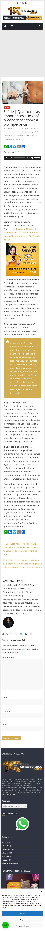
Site (4, 724)
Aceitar (22, 914)
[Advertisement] (22, 53)
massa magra (8, 139)
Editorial (5, 846)
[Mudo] (32, 158)
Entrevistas (6, 849)
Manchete (5, 856)
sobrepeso (16, 139)
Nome (6, 697)
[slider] (37, 158)
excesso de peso (19, 136)
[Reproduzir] (6, 158)
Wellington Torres (27, 128)
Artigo (4, 842)
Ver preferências (22, 926)
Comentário (9, 657)
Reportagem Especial (9, 863)
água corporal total (33, 132)
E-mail (6, 711)
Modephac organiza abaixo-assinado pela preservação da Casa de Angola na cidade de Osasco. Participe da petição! (22, 565)
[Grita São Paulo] (5, 26)
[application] (22, 158)
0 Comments (19, 132)
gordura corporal (31, 136)
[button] (42, 891)
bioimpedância (8, 136)
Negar (22, 920)
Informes (5, 853)
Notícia (7, 107)
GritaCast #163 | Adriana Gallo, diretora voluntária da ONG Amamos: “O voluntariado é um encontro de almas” (21, 549)
